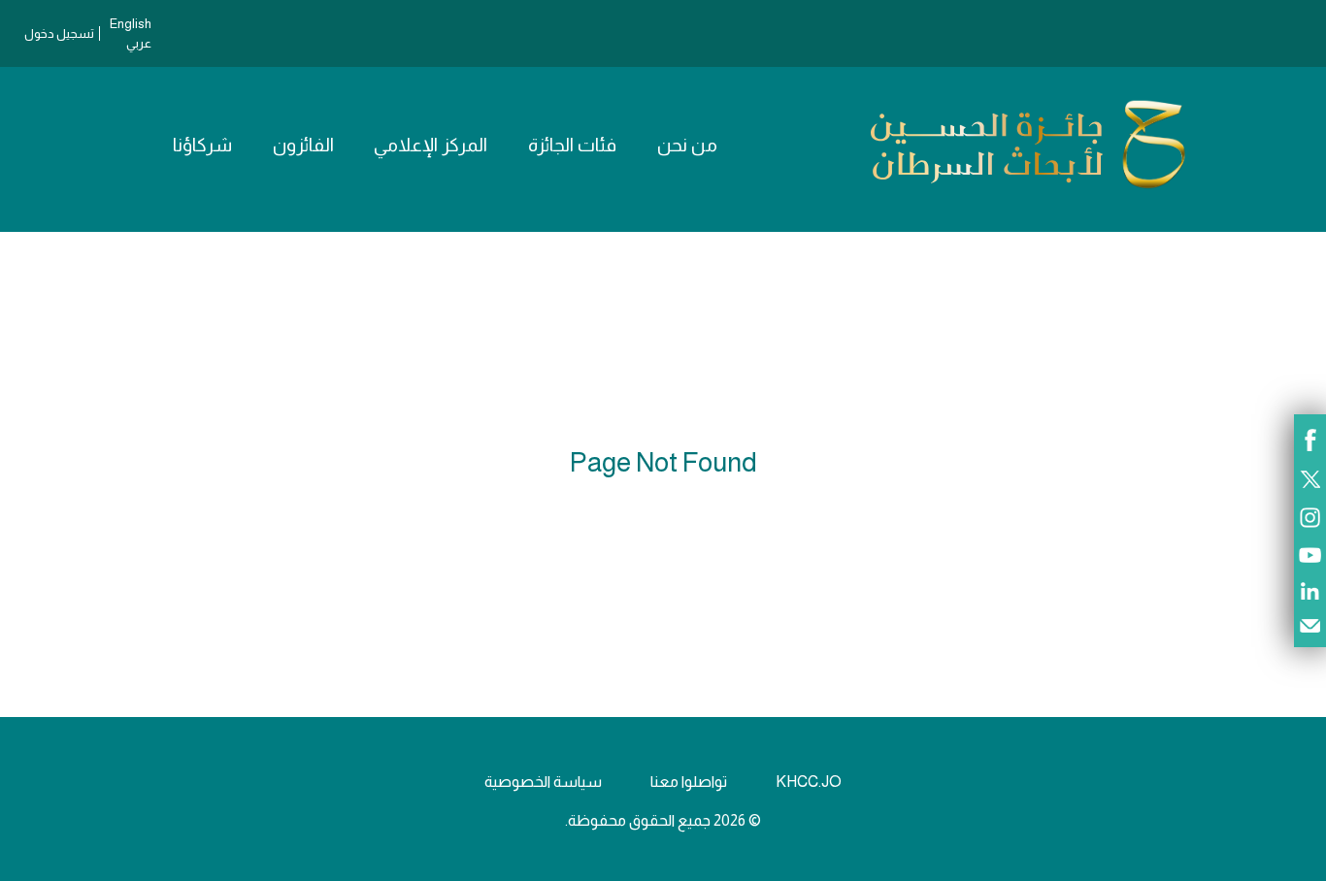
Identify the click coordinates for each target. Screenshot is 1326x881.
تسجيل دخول (59, 33)
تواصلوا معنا (688, 781)
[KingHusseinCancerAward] (1028, 188)
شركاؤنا (202, 145)
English (130, 23)
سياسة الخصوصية (543, 781)
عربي (138, 43)
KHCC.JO (809, 781)
